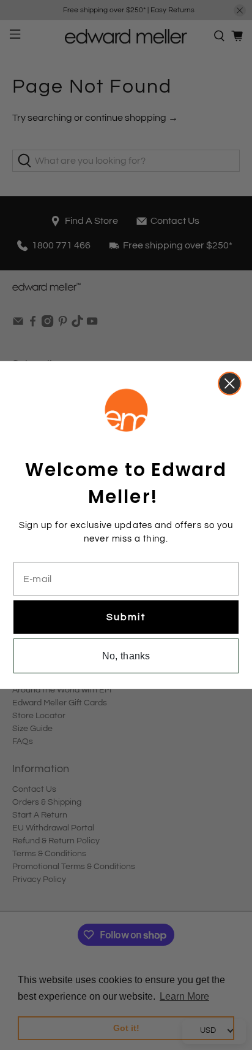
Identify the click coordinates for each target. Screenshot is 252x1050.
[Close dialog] (229, 383)
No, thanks (126, 655)
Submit (126, 616)
